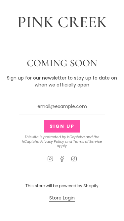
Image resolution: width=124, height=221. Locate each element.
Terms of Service (87, 141)
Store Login (62, 197)
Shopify (91, 186)
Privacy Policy (52, 141)
